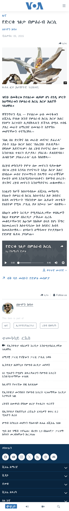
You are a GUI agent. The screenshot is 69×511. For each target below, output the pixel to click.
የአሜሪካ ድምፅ (18, 251)
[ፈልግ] (58, 506)
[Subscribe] (53, 457)
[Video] (43, 506)
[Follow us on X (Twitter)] (29, 457)
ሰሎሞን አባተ (9, 29)
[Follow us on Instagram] (21, 457)
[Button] (63, 43)
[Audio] (27, 506)
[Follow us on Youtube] (13, 457)
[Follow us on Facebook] (5, 457)
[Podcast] (45, 457)
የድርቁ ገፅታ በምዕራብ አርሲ (28, 246)
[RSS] (37, 457)
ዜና (4, 15)
